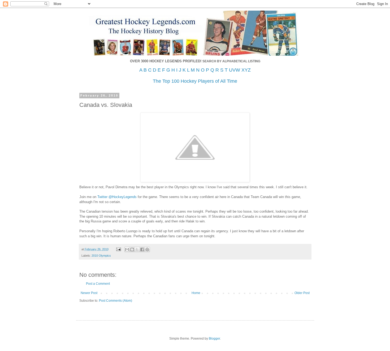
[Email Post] (118, 249)
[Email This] (127, 249)
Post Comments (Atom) (115, 300)
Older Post (302, 293)
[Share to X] (137, 249)
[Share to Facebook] (142, 249)
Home (196, 293)
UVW (234, 70)
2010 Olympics (101, 255)
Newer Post (89, 293)
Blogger (214, 338)
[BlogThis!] (132, 249)
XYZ (246, 70)
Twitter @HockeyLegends (117, 197)
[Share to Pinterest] (147, 249)
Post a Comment (98, 284)
